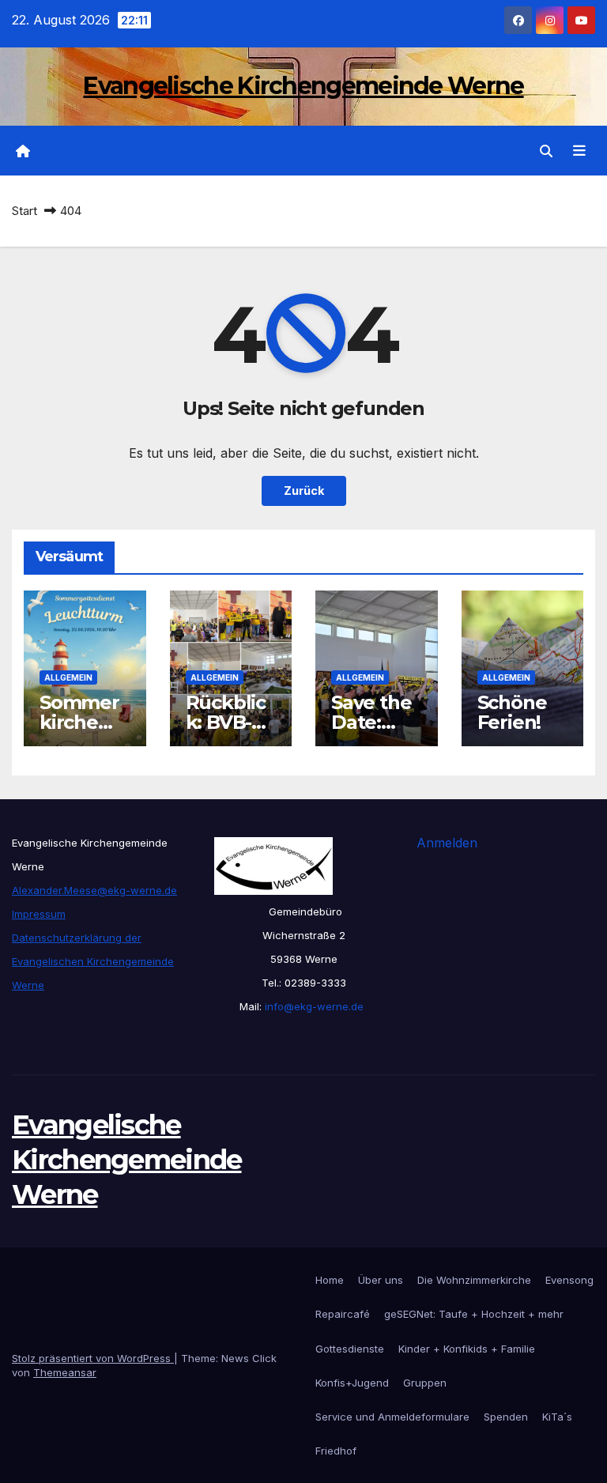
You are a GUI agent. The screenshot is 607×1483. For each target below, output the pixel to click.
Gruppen (425, 1382)
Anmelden (447, 843)
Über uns (380, 1280)
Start (24, 210)
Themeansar (64, 1372)
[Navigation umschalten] (579, 151)
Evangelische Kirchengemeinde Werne (303, 85)
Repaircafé (342, 1314)
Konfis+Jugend (352, 1382)
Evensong (569, 1280)
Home (329, 1280)
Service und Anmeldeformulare (392, 1416)
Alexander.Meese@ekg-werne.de (94, 890)
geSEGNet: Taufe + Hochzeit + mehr (474, 1314)
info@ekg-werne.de (313, 1006)
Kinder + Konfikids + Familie (466, 1348)
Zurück (304, 490)
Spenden (506, 1416)
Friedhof (335, 1450)
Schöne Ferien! (512, 712)
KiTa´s (557, 1416)
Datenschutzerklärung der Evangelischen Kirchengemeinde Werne (93, 961)
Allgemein (68, 677)
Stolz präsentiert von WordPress (93, 1358)
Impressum (39, 914)
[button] (546, 151)
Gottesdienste (349, 1348)
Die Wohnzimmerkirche (474, 1280)
